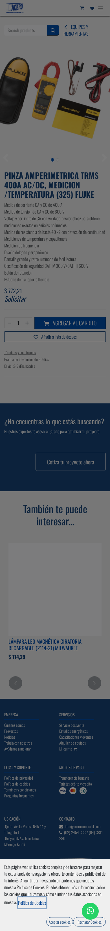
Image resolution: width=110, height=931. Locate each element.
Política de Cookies (32, 902)
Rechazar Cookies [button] (90, 922)
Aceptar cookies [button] (60, 922)
